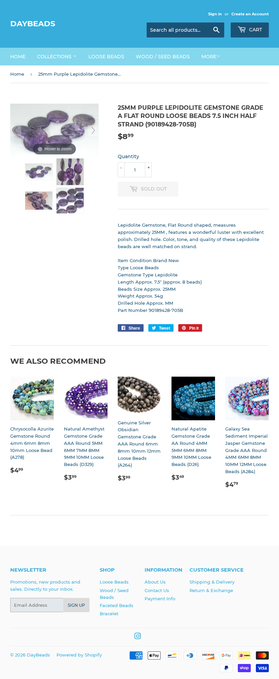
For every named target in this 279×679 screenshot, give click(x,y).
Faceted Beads (116, 605)
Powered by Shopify (79, 655)
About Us (155, 582)
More (208, 57)
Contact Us (157, 590)
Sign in (215, 14)
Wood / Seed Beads (163, 57)
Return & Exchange (211, 590)
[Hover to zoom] (54, 130)
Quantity (128, 156)
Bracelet (109, 613)
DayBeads (32, 23)
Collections (55, 57)
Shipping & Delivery (212, 582)
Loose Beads (106, 57)
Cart (255, 30)
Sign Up (76, 605)
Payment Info (160, 598)
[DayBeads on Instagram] (137, 637)
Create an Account (250, 14)
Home (18, 57)
